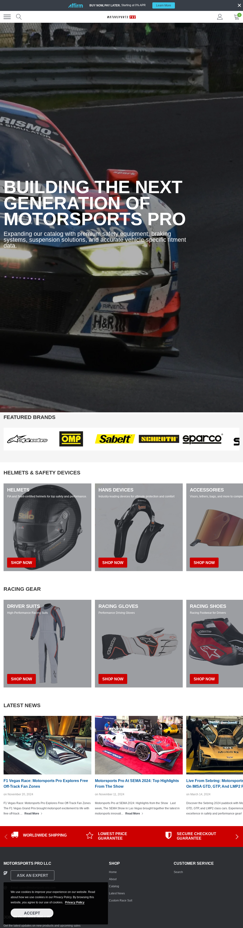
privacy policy (74, 902)
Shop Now (21, 679)
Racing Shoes (208, 606)
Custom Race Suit (120, 900)
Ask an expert (32, 875)
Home (113, 872)
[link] (27, 439)
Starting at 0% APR (130, 5)
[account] (220, 16)
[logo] (121, 17)
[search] (19, 17)
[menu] (7, 16)
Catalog (114, 886)
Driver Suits (23, 606)
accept (32, 913)
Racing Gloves (118, 606)
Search (178, 872)
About (113, 879)
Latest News (117, 893)
